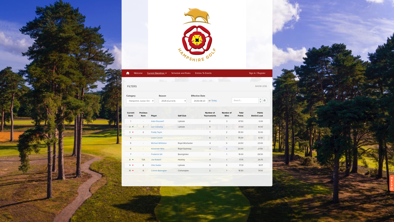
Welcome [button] (138, 73)
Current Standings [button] (156, 73)
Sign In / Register (257, 73)
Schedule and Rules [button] (181, 73)
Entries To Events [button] (203, 73)
